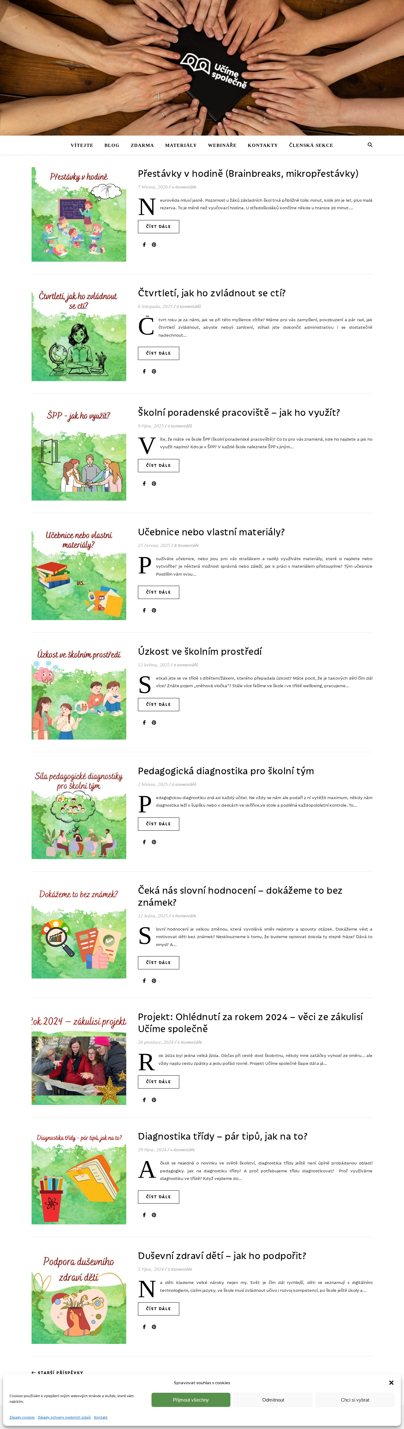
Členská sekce (303, 145)
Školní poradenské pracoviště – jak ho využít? (239, 412)
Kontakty (259, 145)
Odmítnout (273, 1400)
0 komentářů (189, 306)
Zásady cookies (22, 1417)
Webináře (221, 145)
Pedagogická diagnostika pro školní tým (226, 770)
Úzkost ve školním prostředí (200, 651)
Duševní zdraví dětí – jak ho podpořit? (222, 1256)
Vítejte (90, 145)
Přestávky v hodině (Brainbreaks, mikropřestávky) (248, 173)
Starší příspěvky (59, 1373)
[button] (391, 1383)
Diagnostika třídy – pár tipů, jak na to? (223, 1136)
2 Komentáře (179, 1269)
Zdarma (147, 145)
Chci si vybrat (355, 1400)
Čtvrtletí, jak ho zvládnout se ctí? (212, 293)
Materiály (183, 145)
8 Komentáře (186, 545)
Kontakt (101, 1417)
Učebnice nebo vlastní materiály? (211, 531)
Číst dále (158, 226)
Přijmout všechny (191, 1400)
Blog (118, 145)
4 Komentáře (184, 187)
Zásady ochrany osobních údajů (64, 1417)
